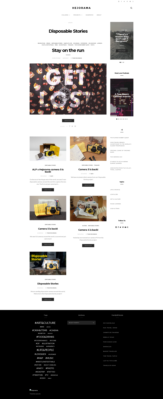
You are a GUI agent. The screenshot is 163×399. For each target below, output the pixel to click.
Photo (50, 368)
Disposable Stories (57, 43)
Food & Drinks (115, 203)
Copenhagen (124, 88)
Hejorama (76, 43)
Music (50, 358)
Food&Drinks (46, 336)
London (99, 43)
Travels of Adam (109, 365)
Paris (56, 45)
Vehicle (55, 375)
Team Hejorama (77, 58)
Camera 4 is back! (88, 230)
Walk (49, 378)
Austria (84, 225)
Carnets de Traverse (111, 332)
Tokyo (92, 45)
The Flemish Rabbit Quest (82, 45)
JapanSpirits (50, 346)
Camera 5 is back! (48, 228)
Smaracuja (107, 346)
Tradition (38, 375)
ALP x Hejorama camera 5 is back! (47, 170)
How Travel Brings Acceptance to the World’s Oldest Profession (120, 144)
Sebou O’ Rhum (108, 337)
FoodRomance (41, 340)
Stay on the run (68, 50)
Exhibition (42, 333)
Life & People (115, 189)
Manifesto (89, 15)
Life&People (46, 349)
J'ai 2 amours (92, 43)
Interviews (84, 43)
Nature (38, 365)
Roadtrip (41, 372)
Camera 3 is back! (88, 169)
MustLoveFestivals (46, 362)
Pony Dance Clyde (110, 342)
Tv (47, 375)
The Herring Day (116, 157)
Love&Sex (41, 354)
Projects (76, 15)
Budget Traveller (110, 351)
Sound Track (63, 45)
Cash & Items (114, 208)
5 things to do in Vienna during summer (119, 162)
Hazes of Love (68, 43)
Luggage (52, 354)
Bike (42, 327)
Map (40, 358)
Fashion (50, 333)
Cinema (54, 330)
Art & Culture (115, 199)
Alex (51, 176)
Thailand (70, 45)
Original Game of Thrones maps (120, 151)
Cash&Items (40, 330)
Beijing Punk (41, 43)
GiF (38, 343)
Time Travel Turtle (110, 356)
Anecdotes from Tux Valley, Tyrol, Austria (120, 168)
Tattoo (51, 372)
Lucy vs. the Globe (110, 360)
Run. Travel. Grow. (110, 327)
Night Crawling (50, 365)
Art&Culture (46, 322)
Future (53, 340)
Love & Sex (114, 194)
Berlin (48, 43)
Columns (65, 15)
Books (49, 327)
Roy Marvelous (109, 323)
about (99, 15)
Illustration (49, 343)
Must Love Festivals (48, 45)
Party (40, 368)
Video (43, 378)
